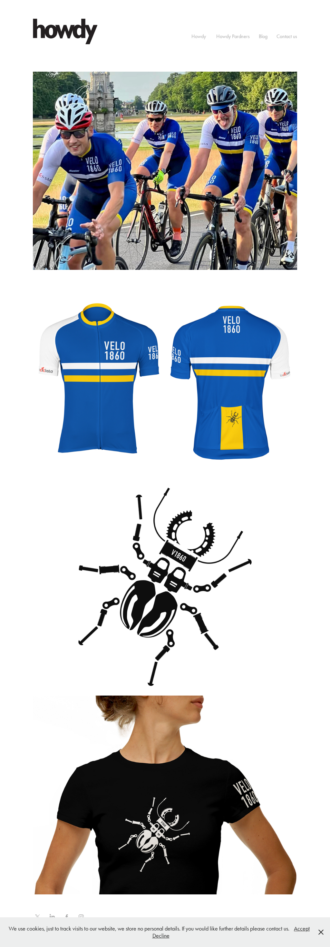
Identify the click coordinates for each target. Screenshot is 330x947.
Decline (161, 935)
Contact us (287, 36)
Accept (302, 928)
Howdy (198, 36)
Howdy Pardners (233, 36)
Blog (263, 36)
